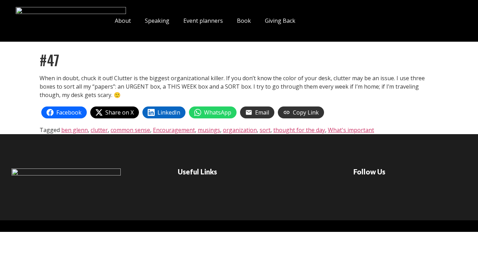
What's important (351, 130)
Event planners (203, 21)
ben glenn (74, 130)
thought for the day (299, 130)
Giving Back (280, 21)
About (123, 21)
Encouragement (174, 130)
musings (209, 130)
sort (265, 130)
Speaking (157, 21)
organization (240, 130)
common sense (130, 130)
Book (244, 21)
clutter (99, 130)
